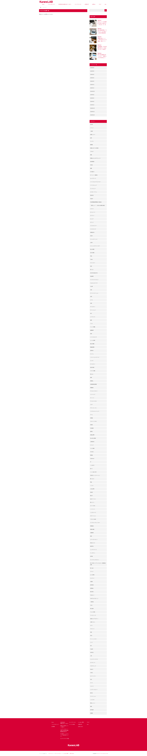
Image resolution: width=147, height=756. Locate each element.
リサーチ (91, 208)
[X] (40, 753)
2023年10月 (92, 91)
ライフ (91, 682)
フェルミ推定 (92, 611)
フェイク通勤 (92, 326)
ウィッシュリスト (93, 638)
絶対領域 (91, 584)
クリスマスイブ (93, 229)
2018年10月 (92, 114)
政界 (91, 137)
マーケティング (93, 615)
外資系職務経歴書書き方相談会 (96, 202)
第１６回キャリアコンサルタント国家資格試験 (98, 564)
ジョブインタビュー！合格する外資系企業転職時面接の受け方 (64, 730)
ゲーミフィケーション (94, 293)
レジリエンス (92, 316)
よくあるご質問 (81, 722)
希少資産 (91, 608)
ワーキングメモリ (93, 401)
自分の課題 (92, 252)
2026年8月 (92, 67)
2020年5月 (92, 98)
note (105, 4)
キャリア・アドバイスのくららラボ (102, 753)
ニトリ (91, 642)
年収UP (91, 198)
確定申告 (91, 546)
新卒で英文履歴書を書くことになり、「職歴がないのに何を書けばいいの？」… (102, 56)
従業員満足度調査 (93, 384)
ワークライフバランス (94, 279)
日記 (91, 679)
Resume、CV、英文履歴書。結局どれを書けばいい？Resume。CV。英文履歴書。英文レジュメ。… (102, 23)
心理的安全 (92, 441)
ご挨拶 (91, 131)
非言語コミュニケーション (95, 475)
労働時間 (91, 532)
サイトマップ (51, 753)
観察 (91, 320)
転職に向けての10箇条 (94, 148)
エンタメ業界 (92, 340)
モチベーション (93, 515)
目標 (91, 296)
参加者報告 (92, 161)
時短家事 (91, 276)
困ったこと (92, 502)
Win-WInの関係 (93, 438)
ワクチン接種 (92, 370)
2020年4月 (92, 101)
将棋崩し (91, 380)
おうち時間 (92, 574)
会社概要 (53, 726)
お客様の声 (87, 4)
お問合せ (93, 4)
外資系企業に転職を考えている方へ (64, 4)
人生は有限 (92, 488)
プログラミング (93, 665)
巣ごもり (91, 269)
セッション (92, 397)
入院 (91, 655)
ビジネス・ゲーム (93, 191)
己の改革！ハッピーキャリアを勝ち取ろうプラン (64, 735)
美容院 (91, 424)
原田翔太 (91, 588)
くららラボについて (51, 4)
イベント (91, 127)
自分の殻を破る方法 (94, 272)
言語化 (91, 164)
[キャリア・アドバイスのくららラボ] (46, 2)
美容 (91, 632)
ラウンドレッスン (93, 407)
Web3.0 (91, 669)
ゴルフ (91, 404)
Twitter (91, 259)
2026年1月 (92, 84)
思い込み (91, 568)
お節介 (91, 242)
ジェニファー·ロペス (94, 659)
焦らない (91, 374)
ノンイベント (92, 509)
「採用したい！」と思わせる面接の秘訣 (97, 205)
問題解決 (91, 387)
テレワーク (92, 578)
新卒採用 (91, 709)
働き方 (91, 495)
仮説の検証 (92, 367)
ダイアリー (92, 215)
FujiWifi (91, 649)
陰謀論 (91, 455)
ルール (91, 299)
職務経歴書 (92, 347)
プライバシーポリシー (58, 753)
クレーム (91, 353)
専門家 (91, 556)
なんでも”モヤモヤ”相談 (64, 738)
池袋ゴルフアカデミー (94, 618)
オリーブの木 (92, 505)
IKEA (91, 635)
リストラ (91, 686)
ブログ (100, 4)
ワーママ (91, 141)
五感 (91, 289)
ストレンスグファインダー (95, 245)
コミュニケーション (94, 239)
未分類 (91, 124)
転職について (92, 134)
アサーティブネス (93, 421)
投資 (91, 266)
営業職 (91, 713)
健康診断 (91, 330)
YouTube (91, 451)
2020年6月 (92, 94)
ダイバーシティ (93, 676)
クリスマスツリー (93, 225)
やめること (92, 595)
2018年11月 (92, 111)
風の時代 (91, 591)
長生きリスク (92, 542)
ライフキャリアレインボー (95, 522)
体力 (91, 313)
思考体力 (91, 350)
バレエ (91, 323)
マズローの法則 (93, 519)
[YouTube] (44, 753)
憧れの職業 (92, 343)
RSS (46, 753)
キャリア (91, 218)
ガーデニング (92, 662)
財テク (91, 468)
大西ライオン (92, 622)
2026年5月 (92, 71)
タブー (91, 625)
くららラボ (92, 699)
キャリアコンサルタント (94, 559)
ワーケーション (93, 696)
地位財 (91, 492)
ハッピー (91, 485)
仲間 (91, 303)
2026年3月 (92, 77)
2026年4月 (92, 74)
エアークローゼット (94, 539)
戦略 (91, 154)
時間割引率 (92, 232)
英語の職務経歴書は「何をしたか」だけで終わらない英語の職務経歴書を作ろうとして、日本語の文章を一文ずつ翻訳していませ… (102, 32)
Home (43, 4)
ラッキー (91, 360)
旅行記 (91, 692)
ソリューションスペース (94, 357)
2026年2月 (92, 81)
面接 (91, 706)
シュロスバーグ (93, 512)
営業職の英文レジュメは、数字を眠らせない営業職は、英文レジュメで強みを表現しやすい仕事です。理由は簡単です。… (102, 40)
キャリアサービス (78, 4)
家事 (91, 377)
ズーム (91, 414)
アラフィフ (92, 628)
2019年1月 (92, 104)
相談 (91, 536)
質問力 (91, 431)
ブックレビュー (93, 188)
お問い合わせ (80, 726)
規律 (91, 333)
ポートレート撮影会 (94, 175)
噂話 (91, 482)
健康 (91, 168)
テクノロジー (92, 262)
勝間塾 (91, 144)
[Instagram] (42, 753)
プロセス (91, 151)
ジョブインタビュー (94, 689)
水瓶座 (91, 581)
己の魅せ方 (92, 171)
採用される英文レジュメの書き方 (64, 726)
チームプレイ (92, 306)
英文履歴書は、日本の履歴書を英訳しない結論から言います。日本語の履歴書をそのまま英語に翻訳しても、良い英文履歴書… (102, 48)
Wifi (91, 645)
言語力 (91, 235)
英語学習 (91, 195)
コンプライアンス (93, 549)
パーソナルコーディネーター (95, 181)
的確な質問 (92, 434)
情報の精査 (92, 529)
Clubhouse (92, 458)
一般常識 (91, 601)
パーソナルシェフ (93, 185)
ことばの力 (92, 465)
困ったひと (92, 478)
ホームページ (92, 212)
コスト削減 (92, 448)
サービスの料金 (72, 724)
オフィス (91, 222)
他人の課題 (92, 249)
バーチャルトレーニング (94, 411)
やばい (91, 605)
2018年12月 (92, 108)
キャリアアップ (93, 178)
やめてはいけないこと (94, 598)
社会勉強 (91, 428)
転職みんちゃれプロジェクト (95, 158)
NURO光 (91, 652)
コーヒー (91, 571)
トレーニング (92, 394)
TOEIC (91, 672)
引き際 (91, 286)
